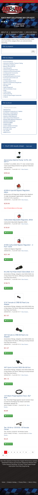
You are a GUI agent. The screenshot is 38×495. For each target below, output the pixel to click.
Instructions (11, 34)
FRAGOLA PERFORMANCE (10, 116)
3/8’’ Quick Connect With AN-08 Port (17, 367)
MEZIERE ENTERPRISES (9, 121)
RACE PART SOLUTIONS (9, 127)
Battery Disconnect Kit (9, 66)
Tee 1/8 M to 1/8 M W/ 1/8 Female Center (16, 428)
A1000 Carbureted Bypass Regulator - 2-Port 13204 (18, 246)
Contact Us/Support (27, 34)
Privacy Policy (22, 482)
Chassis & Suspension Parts (11, 69)
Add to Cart (9, 178)
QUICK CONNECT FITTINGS (10, 126)
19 (32, 452)
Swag (5, 90)
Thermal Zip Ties (8, 93)
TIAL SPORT (6, 130)
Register (15, 36)
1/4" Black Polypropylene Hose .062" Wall (17, 397)
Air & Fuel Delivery (8, 61)
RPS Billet (6, 85)
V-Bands (6, 97)
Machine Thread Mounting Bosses (12, 82)
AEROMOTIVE (7, 110)
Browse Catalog (11, 482)
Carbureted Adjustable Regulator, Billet (18, 220)
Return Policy (32, 482)
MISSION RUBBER (8, 122)
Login (23, 36)
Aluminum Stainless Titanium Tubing (13, 63)
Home (3, 482)
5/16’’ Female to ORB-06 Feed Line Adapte (16, 303)
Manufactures (17, 32)
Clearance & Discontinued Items (12, 71)
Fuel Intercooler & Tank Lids (11, 77)
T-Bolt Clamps (7, 92)
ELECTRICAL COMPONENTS (10, 113)
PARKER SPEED (7, 124)
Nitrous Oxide (7, 84)
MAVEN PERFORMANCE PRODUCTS (12, 119)
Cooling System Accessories (11, 73)
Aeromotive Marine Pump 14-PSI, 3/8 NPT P (17, 161)
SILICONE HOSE (7, 129)
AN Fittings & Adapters (9, 65)
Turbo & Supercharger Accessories (12, 95)
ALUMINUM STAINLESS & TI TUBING (12, 111)
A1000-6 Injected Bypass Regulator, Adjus (17, 191)
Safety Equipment (8, 87)
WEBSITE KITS (7, 132)
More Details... (25, 169)
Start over (29, 146)
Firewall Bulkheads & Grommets (12, 76)
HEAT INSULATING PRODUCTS (11, 118)
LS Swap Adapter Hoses (10, 81)
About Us (4, 32)
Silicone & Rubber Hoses (10, 89)
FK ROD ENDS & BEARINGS (10, 114)
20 (3, 455)
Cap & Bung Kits (8, 68)
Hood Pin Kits (7, 79)
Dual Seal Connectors (9, 74)
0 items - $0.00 (19, 26)
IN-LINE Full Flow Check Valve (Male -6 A (19, 272)
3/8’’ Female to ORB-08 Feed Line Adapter (16, 336)
